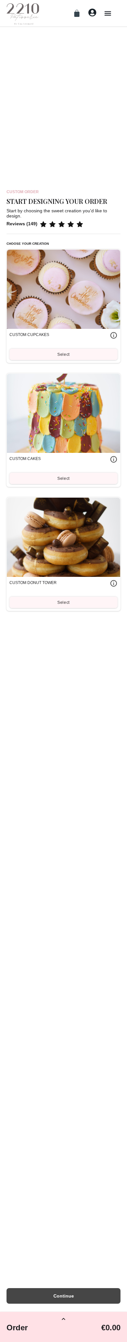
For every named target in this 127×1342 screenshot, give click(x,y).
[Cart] (77, 13)
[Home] (23, 13)
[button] (107, 13)
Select (63, 354)
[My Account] (92, 12)
